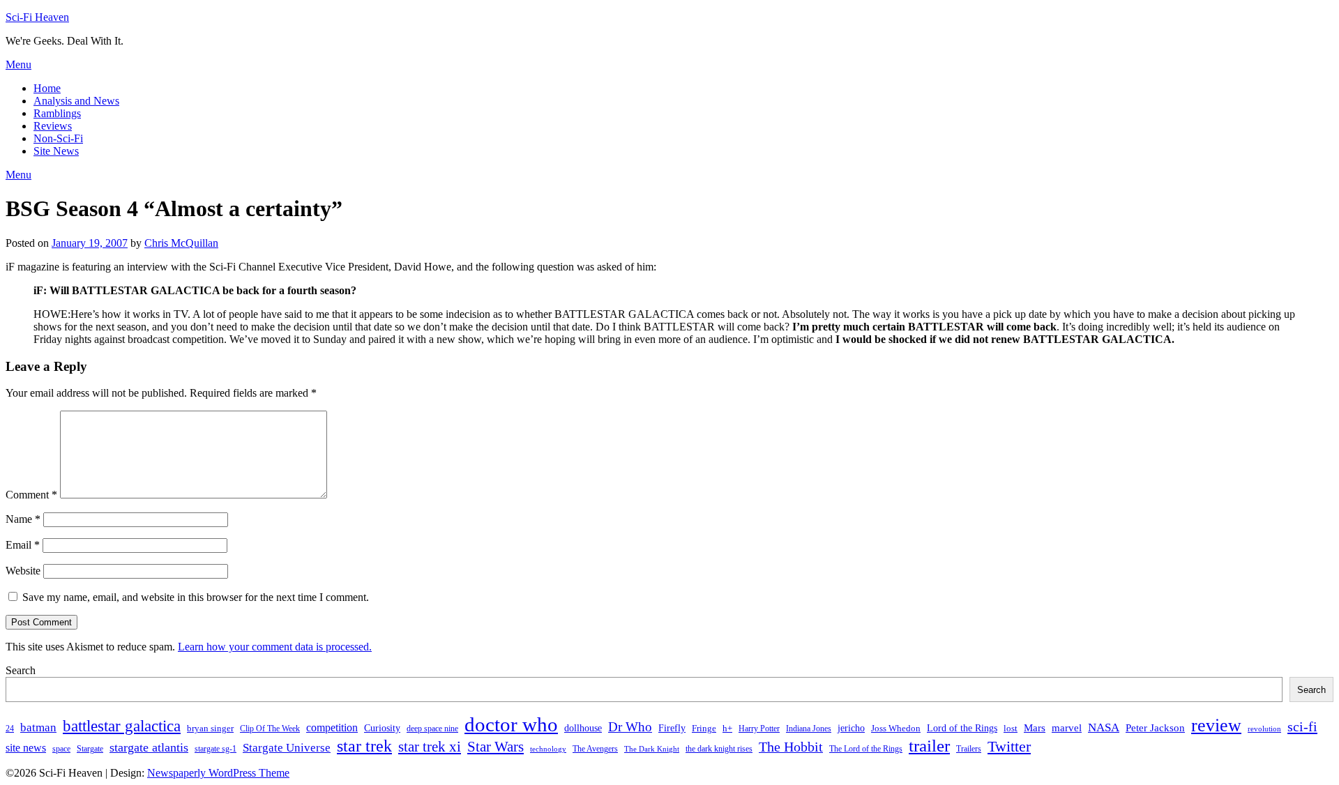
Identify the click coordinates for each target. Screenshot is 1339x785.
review (1216, 725)
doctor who (511, 724)
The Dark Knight (651, 749)
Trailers (968, 749)
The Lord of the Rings (865, 749)
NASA (1103, 727)
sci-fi (1302, 726)
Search (21, 670)
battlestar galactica (122, 726)
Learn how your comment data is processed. (275, 647)
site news (26, 748)
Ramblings (57, 113)
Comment (31, 495)
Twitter (1009, 746)
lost (1011, 728)
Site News (56, 151)
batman (38, 727)
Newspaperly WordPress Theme (218, 773)
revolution (1264, 729)
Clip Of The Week (270, 728)
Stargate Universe (287, 747)
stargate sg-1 (215, 749)
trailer (929, 745)
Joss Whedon (896, 728)
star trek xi (429, 746)
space (61, 749)
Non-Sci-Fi (58, 138)
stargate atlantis (148, 747)
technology (548, 749)
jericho (851, 727)
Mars (1034, 727)
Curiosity (382, 727)
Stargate (90, 749)
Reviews (52, 126)
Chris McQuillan (181, 243)
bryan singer (210, 728)
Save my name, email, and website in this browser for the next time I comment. (195, 597)
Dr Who (630, 726)
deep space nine (432, 728)
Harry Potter (759, 728)
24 (10, 728)
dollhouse (583, 727)
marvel (1067, 727)
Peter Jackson (1155, 727)
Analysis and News (76, 101)
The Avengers (595, 749)
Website (23, 571)
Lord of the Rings (962, 727)
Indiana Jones (808, 728)
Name (23, 519)
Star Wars (495, 746)
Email (23, 545)
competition (332, 727)
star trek (364, 745)
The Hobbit (791, 746)
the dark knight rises (719, 749)
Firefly (672, 727)
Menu (18, 64)
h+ (727, 728)
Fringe (704, 728)
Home (47, 88)
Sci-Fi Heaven (37, 17)
